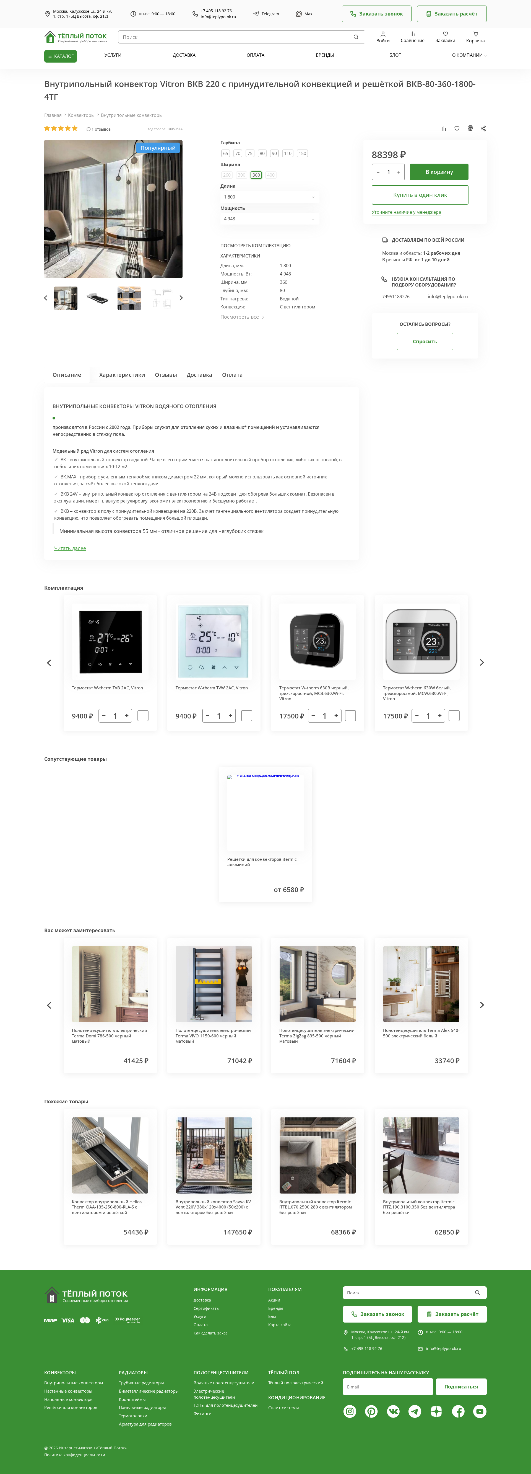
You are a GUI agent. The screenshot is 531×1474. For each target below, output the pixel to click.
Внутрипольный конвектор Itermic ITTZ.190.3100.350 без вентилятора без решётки (419, 1207)
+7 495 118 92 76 (216, 10)
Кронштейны (132, 1399)
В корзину (439, 172)
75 (250, 153)
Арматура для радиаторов (145, 1424)
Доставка (199, 374)
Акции (274, 1300)
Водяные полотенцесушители (224, 1382)
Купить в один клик (420, 195)
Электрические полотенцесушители (214, 1394)
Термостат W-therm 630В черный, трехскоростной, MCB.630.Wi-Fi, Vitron (314, 693)
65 (225, 153)
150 (302, 153)
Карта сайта (279, 1324)
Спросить (425, 341)
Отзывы (166, 374)
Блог (272, 1316)
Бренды (325, 55)
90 (274, 153)
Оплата (232, 374)
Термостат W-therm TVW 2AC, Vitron (212, 687)
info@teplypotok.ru (218, 16)
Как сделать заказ (211, 1333)
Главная (53, 115)
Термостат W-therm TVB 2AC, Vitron (107, 687)
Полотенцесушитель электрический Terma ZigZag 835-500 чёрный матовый (317, 1035)
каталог (64, 56)
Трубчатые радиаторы (141, 1382)
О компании (467, 55)
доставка (184, 55)
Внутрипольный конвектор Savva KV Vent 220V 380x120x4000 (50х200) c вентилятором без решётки (213, 1207)
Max (308, 13)
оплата (255, 55)
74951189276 (396, 297)
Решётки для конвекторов (70, 1407)
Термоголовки (133, 1415)
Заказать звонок (381, 13)
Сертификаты (207, 1308)
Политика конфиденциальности (74, 1454)
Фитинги (203, 1413)
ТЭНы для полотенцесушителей (226, 1405)
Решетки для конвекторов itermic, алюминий (262, 861)
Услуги (200, 1316)
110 (287, 153)
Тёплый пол (284, 1372)
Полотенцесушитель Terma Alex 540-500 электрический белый (421, 1032)
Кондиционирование (297, 1397)
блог (395, 55)
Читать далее (70, 548)
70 (237, 153)
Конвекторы (81, 115)
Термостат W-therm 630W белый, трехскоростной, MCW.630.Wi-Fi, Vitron (417, 693)
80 (262, 153)
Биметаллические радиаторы (149, 1391)
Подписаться (461, 1386)
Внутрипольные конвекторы (132, 115)
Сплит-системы (283, 1407)
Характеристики (122, 374)
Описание (67, 374)
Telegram (270, 13)
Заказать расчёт (456, 13)
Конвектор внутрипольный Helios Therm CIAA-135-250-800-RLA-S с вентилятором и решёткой (107, 1207)
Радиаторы (133, 1372)
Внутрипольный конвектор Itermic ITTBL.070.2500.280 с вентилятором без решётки (315, 1207)
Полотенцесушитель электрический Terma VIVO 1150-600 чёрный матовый (213, 1035)
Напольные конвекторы (68, 1399)
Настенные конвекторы (68, 1391)
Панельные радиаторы (142, 1407)
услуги (113, 55)
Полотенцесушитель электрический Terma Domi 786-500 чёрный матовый (109, 1035)
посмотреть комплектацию (255, 246)
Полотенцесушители (221, 1372)
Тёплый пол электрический (295, 1382)
